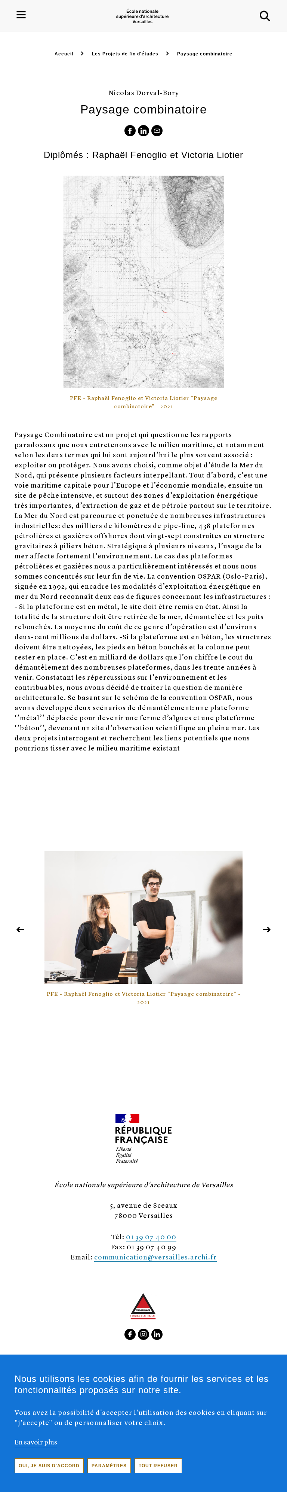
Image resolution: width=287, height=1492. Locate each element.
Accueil (64, 54)
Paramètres (109, 1465)
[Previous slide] (20, 929)
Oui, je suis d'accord (49, 1465)
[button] (264, 16)
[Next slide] (266, 929)
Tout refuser (158, 1465)
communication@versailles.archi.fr (155, 1256)
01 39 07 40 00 (151, 1236)
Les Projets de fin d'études (125, 54)
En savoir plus (36, 1441)
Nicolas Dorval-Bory (143, 92)
